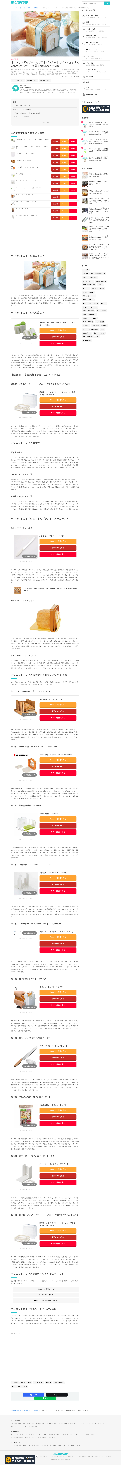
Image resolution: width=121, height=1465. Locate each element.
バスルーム (86, 325)
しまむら (100, 284)
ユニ (102, 329)
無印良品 (18, 1445)
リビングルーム (87, 333)
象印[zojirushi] (87, 340)
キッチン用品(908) (18, 80)
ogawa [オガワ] (101, 281)
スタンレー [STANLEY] (89, 318)
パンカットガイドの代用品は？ (22, 109)
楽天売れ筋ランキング (46, 1295)
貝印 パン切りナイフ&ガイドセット (54, 1046)
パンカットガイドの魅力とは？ (22, 105)
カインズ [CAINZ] (88, 292)
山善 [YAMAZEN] (88, 336)
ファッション (74, 1423)
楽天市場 (55, 141)
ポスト (58, 1395)
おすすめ (48, 1382)
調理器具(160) (45, 80)
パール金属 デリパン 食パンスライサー (56, 755)
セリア (49, 1445)
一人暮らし (52, 1437)
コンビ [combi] (101, 310)
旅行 (98, 336)
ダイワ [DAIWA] (88, 322)
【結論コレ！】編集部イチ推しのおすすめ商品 (26, 113)
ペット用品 (82, 1423)
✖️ (36, 1457)
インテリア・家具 (16, 1423)
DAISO (44, 1445)
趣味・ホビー (14, 1427)
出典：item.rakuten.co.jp (25, 343)
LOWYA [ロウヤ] (88, 281)
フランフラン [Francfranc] (90, 329)
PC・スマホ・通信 (51, 1423)
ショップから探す (16, 1442)
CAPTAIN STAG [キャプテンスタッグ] (94, 273)
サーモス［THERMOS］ (89, 314)
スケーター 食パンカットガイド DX (54, 1164)
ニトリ (13, 1445)
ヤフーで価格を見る (58, 343)
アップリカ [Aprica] (98, 288)
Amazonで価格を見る (58, 330)
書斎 (77, 1434)
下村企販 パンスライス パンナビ (53, 873)
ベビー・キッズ (91, 1423)
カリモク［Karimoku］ (89, 296)
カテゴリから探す (16, 1420)
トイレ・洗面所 (100, 322)
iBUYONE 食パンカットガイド (52, 699)
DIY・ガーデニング (63, 1423)
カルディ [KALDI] (88, 299)
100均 (14, 1382)
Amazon (64, 141)
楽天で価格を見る (58, 337)
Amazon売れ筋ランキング (46, 1289)
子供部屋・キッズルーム (55, 1434)
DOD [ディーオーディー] (90, 277)
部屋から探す (15, 1431)
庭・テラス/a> (42, 1437)
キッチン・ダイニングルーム (19, 1386)
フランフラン (31, 1445)
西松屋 (72, 1445)
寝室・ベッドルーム (99, 333)
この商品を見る (28, 337)
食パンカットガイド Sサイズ (51, 987)
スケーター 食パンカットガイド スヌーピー (57, 932)
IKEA (24, 1445)
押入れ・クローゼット (17, 1437)
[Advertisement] (45, 237)
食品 (24, 1427)
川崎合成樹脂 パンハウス (50, 814)
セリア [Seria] (38, 1382)
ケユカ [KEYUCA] (88, 310)
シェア (35, 1395)
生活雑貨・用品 (40, 1423)
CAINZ (38, 1445)
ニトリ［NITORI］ (58, 1382)
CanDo (78, 1445)
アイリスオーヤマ (57, 1445)
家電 (24, 1423)
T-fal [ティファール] (89, 284)
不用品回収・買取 (32, 1427)
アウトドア (86, 288)
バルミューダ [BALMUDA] (99, 325)
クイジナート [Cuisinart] (90, 307)
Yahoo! (73, 141)
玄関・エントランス (30, 1437)
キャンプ (103, 303)
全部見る (44, 122)
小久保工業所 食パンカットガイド (53, 1105)
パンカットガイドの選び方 (21, 117)
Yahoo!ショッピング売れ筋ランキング (46, 1300)
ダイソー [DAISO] (26, 1382)
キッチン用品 (14, 59)
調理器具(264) (32, 80)
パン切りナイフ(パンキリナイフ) (52, 536)
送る (46, 1398)
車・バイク (101, 1423)
